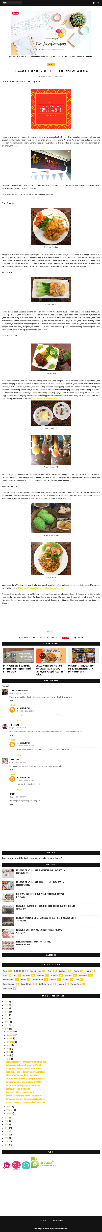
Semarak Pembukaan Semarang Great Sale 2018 (23, 1082)
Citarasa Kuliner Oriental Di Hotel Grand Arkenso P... (24, 1096)
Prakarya (53, 980)
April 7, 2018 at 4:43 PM (18, 797)
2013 (7, 1131)
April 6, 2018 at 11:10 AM (26, 746)
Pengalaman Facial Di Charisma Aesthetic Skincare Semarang (39, 930)
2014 (7, 1128)
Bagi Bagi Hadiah (19, 971)
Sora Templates (46, 1229)
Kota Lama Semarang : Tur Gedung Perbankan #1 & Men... (26, 1062)
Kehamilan (40, 975)
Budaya (50, 971)
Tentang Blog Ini (76, 984)
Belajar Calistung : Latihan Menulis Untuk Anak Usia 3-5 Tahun (40, 882)
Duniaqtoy (65, 1229)
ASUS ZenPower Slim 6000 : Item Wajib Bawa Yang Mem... (26, 1079)
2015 (7, 1124)
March (9, 1107)
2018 (7, 1029)
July (8, 1049)
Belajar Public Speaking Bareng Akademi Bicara (23, 1086)
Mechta (12, 794)
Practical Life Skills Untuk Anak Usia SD (20, 1092)
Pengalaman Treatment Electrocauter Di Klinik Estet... (25, 1099)
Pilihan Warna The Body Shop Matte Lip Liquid (22, 1075)
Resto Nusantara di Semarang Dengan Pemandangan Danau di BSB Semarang (17, 668)
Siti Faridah (14, 725)
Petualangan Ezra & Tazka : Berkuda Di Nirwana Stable (25, 1072)
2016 (7, 1121)
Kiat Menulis (83, 975)
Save (67, 638)
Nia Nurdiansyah (23, 708)
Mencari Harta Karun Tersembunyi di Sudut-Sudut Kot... (26, 1102)
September (11, 1042)
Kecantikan (26, 975)
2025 (7, 1005)
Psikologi (66, 980)
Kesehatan (68, 975)
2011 (6, 1138)
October (10, 1038)
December (10, 1032)
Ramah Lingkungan (8, 984)
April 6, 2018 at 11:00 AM (18, 762)
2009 (7, 1145)
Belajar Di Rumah (35, 971)
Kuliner (51, 65)
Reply (11, 701)
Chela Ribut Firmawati (18, 690)
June (9, 1052)
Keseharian (54, 975)
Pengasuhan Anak (38, 980)
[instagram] (93, 3)
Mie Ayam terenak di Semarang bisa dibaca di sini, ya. (40, 588)
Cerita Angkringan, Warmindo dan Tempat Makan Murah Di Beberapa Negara (81, 668)
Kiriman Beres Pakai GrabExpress (18, 1089)
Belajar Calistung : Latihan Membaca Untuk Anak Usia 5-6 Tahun (40, 870)
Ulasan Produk (7, 988)
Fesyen (5, 975)
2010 (7, 1141)
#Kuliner (50, 631)
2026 (7, 1002)
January (10, 1113)
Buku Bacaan (63, 971)
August (9, 1045)
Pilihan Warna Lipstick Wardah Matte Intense (33, 942)
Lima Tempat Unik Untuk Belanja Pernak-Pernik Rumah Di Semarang (41, 894)
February (10, 1110)
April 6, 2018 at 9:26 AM (18, 728)
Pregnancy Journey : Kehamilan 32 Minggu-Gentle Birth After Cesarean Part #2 (46, 918)
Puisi (77, 980)
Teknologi (61, 984)
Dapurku (76, 971)
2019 (7, 1025)
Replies (13, 705)
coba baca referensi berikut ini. (45, 398)
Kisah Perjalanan (8, 980)
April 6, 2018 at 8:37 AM (18, 693)
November (10, 1035)
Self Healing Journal (45, 984)
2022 (7, 1015)
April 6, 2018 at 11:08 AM (26, 711)
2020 (7, 1022)
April (9, 1059)
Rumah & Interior (26, 984)
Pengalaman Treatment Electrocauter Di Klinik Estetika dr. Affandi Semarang (45, 906)
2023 (7, 1012)
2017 (7, 1118)
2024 (7, 1008)
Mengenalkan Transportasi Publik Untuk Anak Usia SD (25, 1069)
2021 (7, 1019)
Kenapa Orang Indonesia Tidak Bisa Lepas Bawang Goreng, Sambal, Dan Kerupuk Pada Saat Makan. (50, 670)
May (8, 1055)
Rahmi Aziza (14, 759)
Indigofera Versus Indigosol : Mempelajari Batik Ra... (24, 1065)
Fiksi (15, 975)
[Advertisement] (51, 1194)
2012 (7, 1135)
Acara (5, 971)
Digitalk (88, 971)
